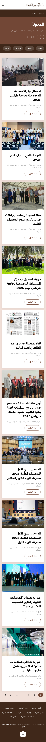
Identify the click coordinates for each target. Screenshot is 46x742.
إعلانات (29, 48)
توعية (7, 48)
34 (11, 695)
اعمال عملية (39, 712)
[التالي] (5, 695)
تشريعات (13, 716)
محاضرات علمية (7, 712)
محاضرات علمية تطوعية (27, 716)
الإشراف (28, 712)
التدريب (19, 712)
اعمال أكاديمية (23, 708)
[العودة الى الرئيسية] (35, 4)
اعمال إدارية (9, 708)
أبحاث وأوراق (36, 708)
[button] (3, 4)
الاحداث (18, 48)
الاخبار (40, 48)
